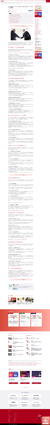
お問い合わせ (16, 424)
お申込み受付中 (38, 16)
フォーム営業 (15, 363)
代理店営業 (15, 418)
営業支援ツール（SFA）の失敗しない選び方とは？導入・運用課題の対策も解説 (19, 239)
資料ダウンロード (13, 324)
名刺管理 (18, 1)
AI (9, 362)
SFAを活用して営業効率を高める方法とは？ (14, 19)
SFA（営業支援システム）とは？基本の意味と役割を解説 (15, 14)
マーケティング (29, 1)
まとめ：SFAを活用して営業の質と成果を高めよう (14, 22)
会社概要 (13, 424)
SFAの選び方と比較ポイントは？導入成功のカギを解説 (15, 20)
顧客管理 (22, 1)
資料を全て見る (25, 328)
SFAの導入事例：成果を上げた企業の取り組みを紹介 (14, 21)
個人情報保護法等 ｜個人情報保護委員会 (14, 89)
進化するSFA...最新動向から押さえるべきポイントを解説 (16, 202)
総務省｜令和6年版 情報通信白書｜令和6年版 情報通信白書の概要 (17, 68)
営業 (8, 11)
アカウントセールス (18, 362)
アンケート (22, 362)
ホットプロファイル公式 (10, 424)
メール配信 (29, 363)
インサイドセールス (27, 362)
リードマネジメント (12, 11)
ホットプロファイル (39, 1)
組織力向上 (32, 1)
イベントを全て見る (25, 387)
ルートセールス (39, 363)
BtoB (11, 362)
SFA (14, 362)
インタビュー (35, 1)
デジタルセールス (25, 1)
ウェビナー (35, 362)
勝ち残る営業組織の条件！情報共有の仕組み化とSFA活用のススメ (17, 210)
